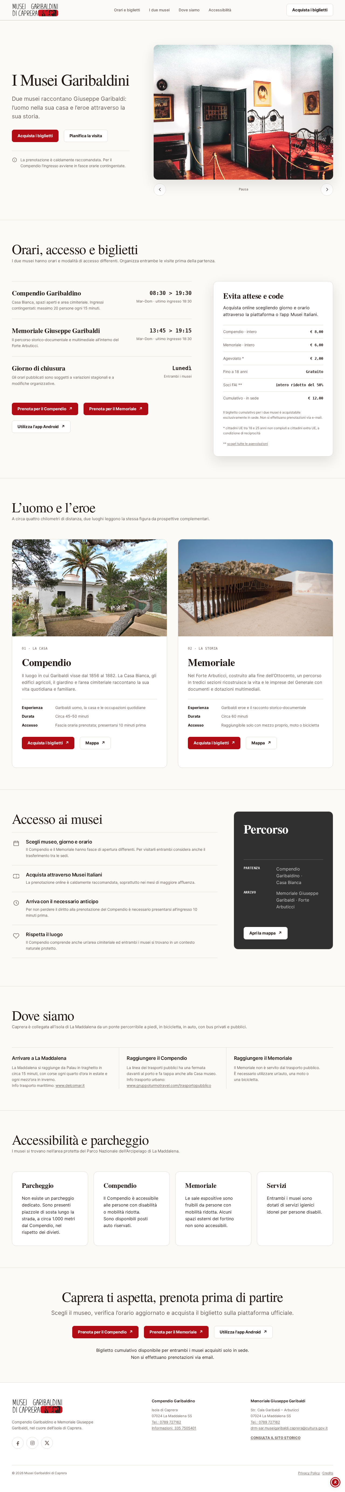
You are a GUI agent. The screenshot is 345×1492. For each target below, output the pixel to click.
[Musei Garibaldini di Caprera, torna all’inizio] (35, 10)
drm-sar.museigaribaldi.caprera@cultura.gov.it (289, 1428)
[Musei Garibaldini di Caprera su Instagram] (32, 1443)
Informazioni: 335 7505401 (174, 1428)
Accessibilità (220, 10)
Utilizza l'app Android (38, 426)
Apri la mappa (262, 933)
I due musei (159, 10)
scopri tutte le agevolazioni (247, 444)
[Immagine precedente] (160, 189)
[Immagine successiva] (327, 189)
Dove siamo (189, 10)
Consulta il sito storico (276, 1438)
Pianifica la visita (86, 135)
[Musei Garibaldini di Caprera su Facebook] (18, 1443)
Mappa (92, 742)
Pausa (243, 189)
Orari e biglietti (127, 10)
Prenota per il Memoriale (112, 408)
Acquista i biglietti (309, 9)
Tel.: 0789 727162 (166, 1422)
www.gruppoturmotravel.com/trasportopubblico (169, 1085)
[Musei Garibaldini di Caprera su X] (47, 1443)
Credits (327, 1473)
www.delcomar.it (70, 1085)
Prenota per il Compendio (42, 408)
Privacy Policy (309, 1473)
